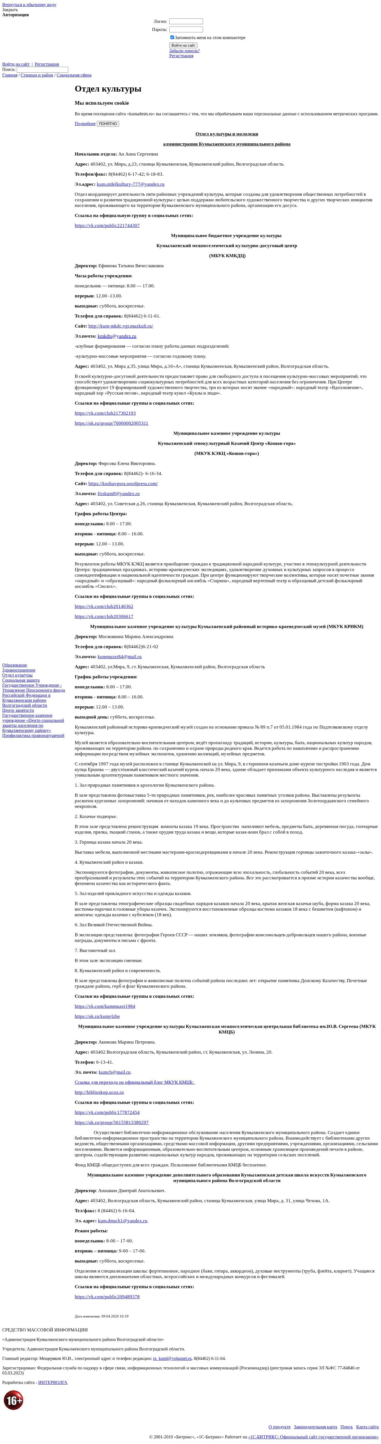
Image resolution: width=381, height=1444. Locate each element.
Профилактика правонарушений (33, 735)
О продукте (280, 1426)
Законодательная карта (315, 1426)
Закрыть (10, 9)
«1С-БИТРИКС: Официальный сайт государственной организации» (313, 1437)
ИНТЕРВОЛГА (52, 1382)
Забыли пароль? (184, 50)
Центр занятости (18, 710)
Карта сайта (367, 1426)
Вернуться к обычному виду (29, 4)
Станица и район (37, 75)
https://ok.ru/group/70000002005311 (111, 423)
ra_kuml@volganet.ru (172, 1358)
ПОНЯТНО (108, 124)
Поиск (347, 1426)
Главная (9, 75)
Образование (14, 665)
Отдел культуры (17, 675)
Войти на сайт (16, 64)
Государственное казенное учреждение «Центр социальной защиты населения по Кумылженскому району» (33, 723)
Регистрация (181, 55)
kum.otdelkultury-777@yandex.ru (131, 184)
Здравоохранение (18, 670)
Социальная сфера (74, 75)
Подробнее (85, 123)
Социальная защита (21, 680)
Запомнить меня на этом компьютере (210, 37)
